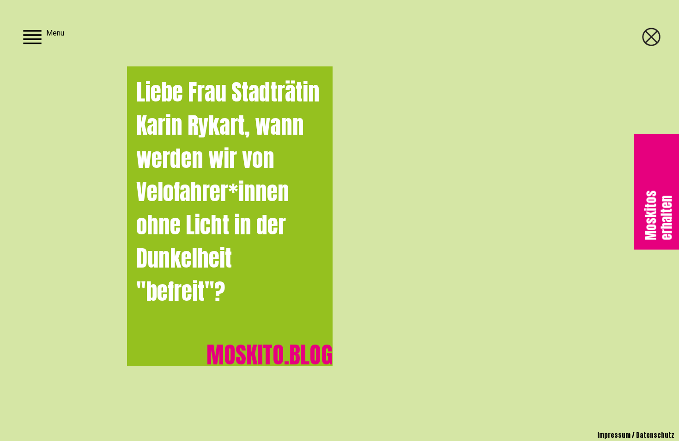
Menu (55, 33)
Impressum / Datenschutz (635, 435)
